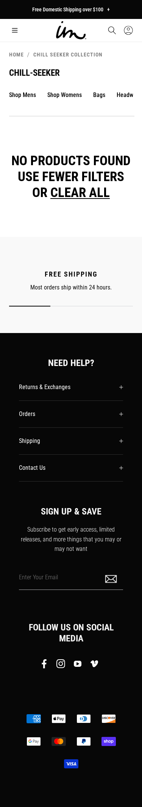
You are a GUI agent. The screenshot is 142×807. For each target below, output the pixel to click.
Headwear (129, 95)
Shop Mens (22, 95)
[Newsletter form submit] (111, 578)
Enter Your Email (38, 576)
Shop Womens (64, 95)
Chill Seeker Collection (68, 55)
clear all (80, 192)
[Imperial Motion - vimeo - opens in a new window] (94, 665)
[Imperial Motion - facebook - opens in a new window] (46, 665)
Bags (99, 95)
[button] (14, 30)
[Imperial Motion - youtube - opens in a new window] (77, 665)
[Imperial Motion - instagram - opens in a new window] (61, 665)
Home (16, 55)
